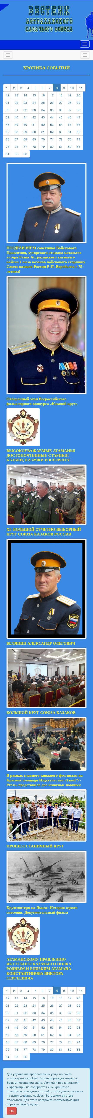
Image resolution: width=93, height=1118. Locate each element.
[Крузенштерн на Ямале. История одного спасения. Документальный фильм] (46, 876)
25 (44, 102)
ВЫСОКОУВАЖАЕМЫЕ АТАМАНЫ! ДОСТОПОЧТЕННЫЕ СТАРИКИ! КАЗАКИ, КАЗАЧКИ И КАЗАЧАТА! (40, 455)
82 (71, 146)
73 (71, 139)
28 (71, 102)
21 (9, 102)
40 (18, 117)
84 (9, 153)
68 (27, 139)
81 (62, 146)
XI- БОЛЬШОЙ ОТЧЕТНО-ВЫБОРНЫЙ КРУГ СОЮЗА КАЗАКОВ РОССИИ (43, 531)
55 (71, 124)
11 (82, 87)
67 (18, 139)
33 (35, 109)
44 (53, 117)
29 (80, 102)
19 (71, 95)
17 (53, 95)
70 (44, 139)
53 (53, 124)
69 (35, 139)
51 (35, 124)
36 (62, 109)
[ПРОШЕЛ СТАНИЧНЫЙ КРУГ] (46, 815)
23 (27, 102)
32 (27, 109)
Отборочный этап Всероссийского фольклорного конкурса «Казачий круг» (41, 401)
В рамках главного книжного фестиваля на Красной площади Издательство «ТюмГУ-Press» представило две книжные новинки (44, 780)
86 (27, 153)
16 (44, 95)
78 (35, 146)
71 (53, 139)
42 (35, 117)
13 (18, 95)
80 (53, 146)
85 (18, 153)
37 (71, 109)
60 (35, 131)
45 (62, 117)
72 (62, 139)
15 (35, 95)
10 (73, 87)
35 (53, 109)
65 (80, 131)
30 (9, 109)
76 (18, 146)
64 (71, 131)
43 (44, 117)
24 (35, 102)
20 (80, 95)
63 (62, 131)
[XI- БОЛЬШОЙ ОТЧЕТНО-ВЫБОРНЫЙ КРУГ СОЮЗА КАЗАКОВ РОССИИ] (46, 494)
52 (44, 124)
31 (18, 109)
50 (27, 124)
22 (18, 102)
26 (53, 102)
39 (9, 117)
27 (62, 102)
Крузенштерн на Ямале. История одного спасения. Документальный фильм (41, 910)
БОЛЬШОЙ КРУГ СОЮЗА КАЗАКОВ (40, 712)
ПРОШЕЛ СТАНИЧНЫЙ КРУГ (35, 846)
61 (44, 131)
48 (9, 124)
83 (80, 146)
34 (44, 109)
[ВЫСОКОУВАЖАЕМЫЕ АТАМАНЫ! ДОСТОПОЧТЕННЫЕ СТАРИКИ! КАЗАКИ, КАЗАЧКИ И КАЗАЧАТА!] (23, 426)
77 (27, 146)
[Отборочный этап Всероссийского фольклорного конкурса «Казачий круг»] (46, 334)
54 (62, 124)
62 (53, 131)
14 (27, 95)
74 (80, 139)
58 (18, 131)
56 (80, 124)
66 (9, 139)
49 (18, 124)
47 (80, 117)
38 (80, 109)
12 (9, 95)
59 (27, 131)
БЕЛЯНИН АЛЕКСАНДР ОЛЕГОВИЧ (40, 643)
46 (71, 117)
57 (9, 131)
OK (12, 1111)
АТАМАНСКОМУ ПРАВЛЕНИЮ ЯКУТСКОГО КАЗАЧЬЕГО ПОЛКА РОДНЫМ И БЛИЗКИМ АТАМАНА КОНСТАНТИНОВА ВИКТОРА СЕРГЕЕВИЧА (38, 968)
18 (62, 95)
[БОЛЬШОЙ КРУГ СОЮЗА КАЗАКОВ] (46, 677)
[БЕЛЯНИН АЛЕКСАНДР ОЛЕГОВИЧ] (46, 588)
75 (9, 146)
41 (27, 117)
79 (44, 146)
